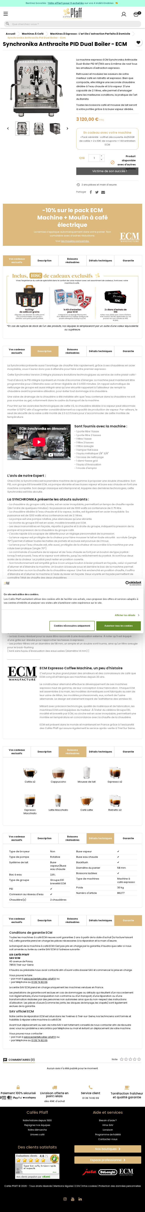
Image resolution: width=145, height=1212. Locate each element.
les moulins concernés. (75, 241)
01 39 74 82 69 (39, 982)
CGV (77, 1186)
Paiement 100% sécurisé (18, 1093)
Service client (90, 1093)
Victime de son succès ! (109, 171)
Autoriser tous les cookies (118, 626)
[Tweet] (97, 192)
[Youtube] (72, 1199)
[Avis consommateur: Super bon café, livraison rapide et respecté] (37, 1166)
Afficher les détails (125, 615)
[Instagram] (65, 1199)
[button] (107, 1149)
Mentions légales (63, 1186)
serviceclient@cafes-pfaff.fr (40, 978)
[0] (136, 14)
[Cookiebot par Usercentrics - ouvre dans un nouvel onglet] (124, 583)
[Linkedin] (80, 1199)
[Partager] (91, 192)
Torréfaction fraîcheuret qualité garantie (127, 1095)
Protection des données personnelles (120, 1186)
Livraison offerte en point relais (54, 1094)
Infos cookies (89, 1186)
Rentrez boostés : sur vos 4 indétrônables (70, 3)
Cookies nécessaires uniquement (72, 626)
